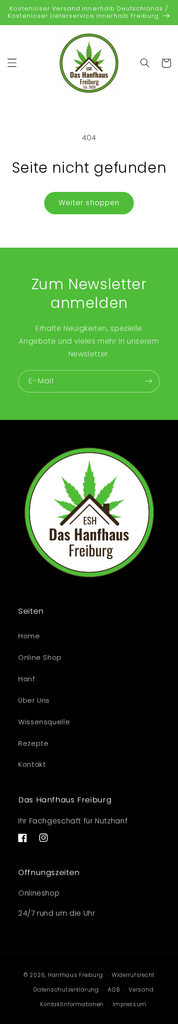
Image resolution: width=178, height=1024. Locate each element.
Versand (141, 989)
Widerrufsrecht (133, 975)
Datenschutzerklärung (66, 989)
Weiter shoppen (89, 202)
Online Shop (40, 657)
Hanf (26, 679)
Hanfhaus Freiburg (75, 975)
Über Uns (34, 700)
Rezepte (33, 743)
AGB (114, 989)
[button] (11, 63)
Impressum (130, 1004)
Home (29, 636)
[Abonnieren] (148, 381)
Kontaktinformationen (72, 1004)
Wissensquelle (44, 722)
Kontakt (32, 764)
